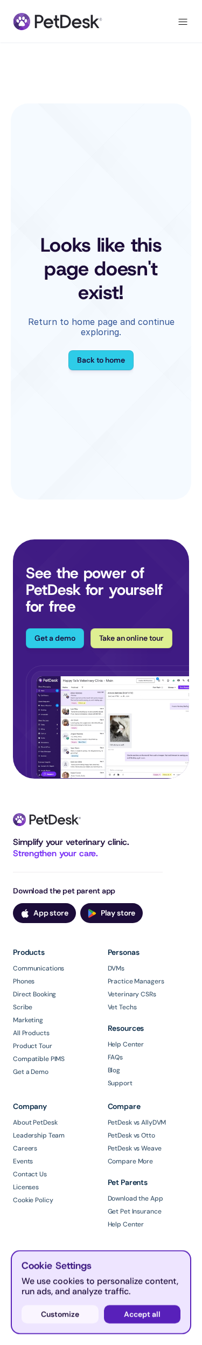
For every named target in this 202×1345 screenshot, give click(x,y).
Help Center (126, 1044)
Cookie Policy (33, 1200)
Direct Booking (34, 994)
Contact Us (30, 1174)
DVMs (116, 968)
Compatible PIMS (39, 1059)
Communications (38, 968)
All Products (31, 1033)
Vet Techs (122, 1007)
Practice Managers (136, 981)
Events (23, 1161)
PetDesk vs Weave (135, 1148)
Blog (114, 1070)
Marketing (28, 1020)
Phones (23, 981)
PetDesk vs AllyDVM (137, 1122)
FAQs (115, 1057)
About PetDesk (35, 1122)
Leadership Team (39, 1135)
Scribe (22, 1007)
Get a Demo (30, 1071)
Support (120, 1083)
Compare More (131, 1161)
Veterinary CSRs (132, 994)
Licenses (26, 1187)
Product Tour (32, 1046)
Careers (25, 1148)
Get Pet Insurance (135, 1211)
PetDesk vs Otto (131, 1135)
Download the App (135, 1198)
